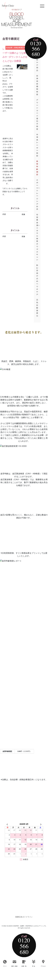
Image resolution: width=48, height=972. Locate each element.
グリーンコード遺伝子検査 (37, 114)
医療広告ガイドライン (24, 917)
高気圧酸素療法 (37, 308)
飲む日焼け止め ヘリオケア (37, 279)
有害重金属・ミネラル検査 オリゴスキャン (37, 237)
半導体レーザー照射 (37, 145)
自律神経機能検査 (37, 85)
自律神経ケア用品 (37, 61)
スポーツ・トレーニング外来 (37, 194)
